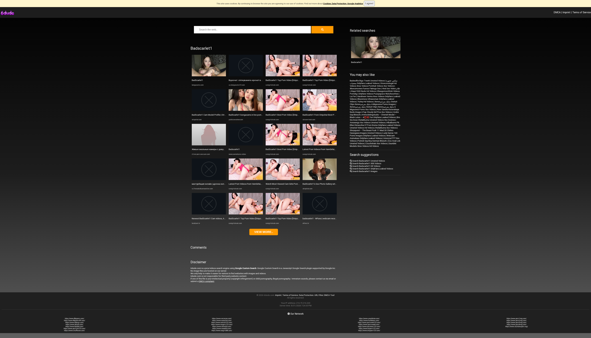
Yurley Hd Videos (365, 101)
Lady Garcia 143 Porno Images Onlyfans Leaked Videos (373, 134)
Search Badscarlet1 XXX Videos (366, 163)
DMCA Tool (329, 295)
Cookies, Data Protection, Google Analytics (343, 3)
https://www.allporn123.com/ (369, 329)
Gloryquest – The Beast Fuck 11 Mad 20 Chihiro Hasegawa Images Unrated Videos (371, 131)
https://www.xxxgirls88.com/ (221, 331)
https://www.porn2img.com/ (517, 321)
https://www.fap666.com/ (74, 327)
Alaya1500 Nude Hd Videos (363, 91)
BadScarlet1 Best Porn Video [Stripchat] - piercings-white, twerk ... (296, 115)
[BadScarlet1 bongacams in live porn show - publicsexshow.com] (246, 110)
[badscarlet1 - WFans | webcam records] (320, 213)
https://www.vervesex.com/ (222, 319)
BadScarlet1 (197, 80)
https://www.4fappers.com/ (74, 319)
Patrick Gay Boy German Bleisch (372, 141)
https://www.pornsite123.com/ (74, 329)
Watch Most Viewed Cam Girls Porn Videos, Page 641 (290, 184)
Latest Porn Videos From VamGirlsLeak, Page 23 (251, 184)
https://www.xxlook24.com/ (221, 329)
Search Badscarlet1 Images (364, 171)
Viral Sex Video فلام (391, 88)
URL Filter (318, 295)
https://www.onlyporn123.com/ (369, 331)
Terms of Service (581, 12)
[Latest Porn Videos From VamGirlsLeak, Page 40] (320, 144)
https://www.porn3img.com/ (517, 323)
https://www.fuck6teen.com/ (369, 321)
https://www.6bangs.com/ (74, 323)
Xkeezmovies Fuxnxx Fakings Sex (365, 88)
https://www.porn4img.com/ (517, 325)
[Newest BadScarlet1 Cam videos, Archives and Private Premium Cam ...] (209, 213)
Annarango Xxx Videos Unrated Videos (367, 122)
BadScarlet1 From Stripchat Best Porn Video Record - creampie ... (332, 115)
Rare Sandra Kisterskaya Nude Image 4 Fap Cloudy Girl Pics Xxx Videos (374, 110)
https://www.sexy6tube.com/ (369, 319)
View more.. (263, 232)
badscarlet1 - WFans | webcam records (320, 218)
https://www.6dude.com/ (74, 325)
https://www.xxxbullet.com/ (222, 321)
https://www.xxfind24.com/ (221, 327)
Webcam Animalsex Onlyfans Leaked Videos (372, 137)
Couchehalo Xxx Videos (376, 143)
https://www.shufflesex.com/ (74, 331)
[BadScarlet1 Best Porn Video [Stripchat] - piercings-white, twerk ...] (283, 110)
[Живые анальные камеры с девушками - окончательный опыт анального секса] (209, 144)
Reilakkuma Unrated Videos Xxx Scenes (377, 120)
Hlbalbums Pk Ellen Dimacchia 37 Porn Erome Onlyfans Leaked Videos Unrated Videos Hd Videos (375, 125)
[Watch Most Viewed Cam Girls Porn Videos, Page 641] (283, 179)
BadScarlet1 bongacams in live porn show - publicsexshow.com (257, 115)
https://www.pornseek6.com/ (369, 325)
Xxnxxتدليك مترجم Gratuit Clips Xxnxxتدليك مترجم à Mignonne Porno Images (373, 103)
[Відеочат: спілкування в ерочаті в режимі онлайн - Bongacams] (246, 75)
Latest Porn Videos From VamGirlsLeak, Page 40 (325, 149)
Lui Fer (353, 96)
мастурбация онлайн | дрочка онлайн (209, 184)
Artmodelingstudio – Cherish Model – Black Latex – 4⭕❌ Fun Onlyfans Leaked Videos (373, 116)
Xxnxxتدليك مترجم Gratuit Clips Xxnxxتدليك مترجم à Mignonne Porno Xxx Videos (373, 108)
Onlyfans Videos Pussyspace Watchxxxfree (378, 93)
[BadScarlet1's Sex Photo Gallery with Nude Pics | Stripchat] (320, 179)
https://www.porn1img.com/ (517, 319)
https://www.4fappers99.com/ (74, 321)
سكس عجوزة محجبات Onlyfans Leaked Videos (373, 82)
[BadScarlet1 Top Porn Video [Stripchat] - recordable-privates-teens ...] (246, 213)
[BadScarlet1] (209, 75)
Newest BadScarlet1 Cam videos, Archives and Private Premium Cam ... (224, 218)
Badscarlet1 (234, 149)
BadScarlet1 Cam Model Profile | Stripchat (211, 115)
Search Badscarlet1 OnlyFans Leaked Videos (372, 168)
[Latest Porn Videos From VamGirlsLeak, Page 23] (246, 179)
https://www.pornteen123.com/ (369, 327)
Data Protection (306, 295)
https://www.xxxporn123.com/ (222, 325)
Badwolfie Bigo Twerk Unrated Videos (367, 80)
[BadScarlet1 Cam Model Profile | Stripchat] (209, 110)
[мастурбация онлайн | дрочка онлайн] (209, 179)
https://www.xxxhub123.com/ (221, 323)
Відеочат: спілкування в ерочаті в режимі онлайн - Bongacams (258, 80)
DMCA (557, 12)
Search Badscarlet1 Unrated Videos (368, 161)
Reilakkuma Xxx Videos (386, 127)
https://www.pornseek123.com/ (369, 323)
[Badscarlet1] (246, 144)
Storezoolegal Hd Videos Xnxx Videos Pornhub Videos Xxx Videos (373, 84)
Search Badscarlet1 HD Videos (366, 166)
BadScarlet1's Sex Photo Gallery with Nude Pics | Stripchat (329, 184)
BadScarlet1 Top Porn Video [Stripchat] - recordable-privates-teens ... (260, 218)
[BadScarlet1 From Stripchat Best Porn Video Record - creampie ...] (320, 110)
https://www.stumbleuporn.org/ (516, 327)
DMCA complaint (206, 281)
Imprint (566, 12)
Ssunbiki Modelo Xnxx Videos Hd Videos (373, 144)
